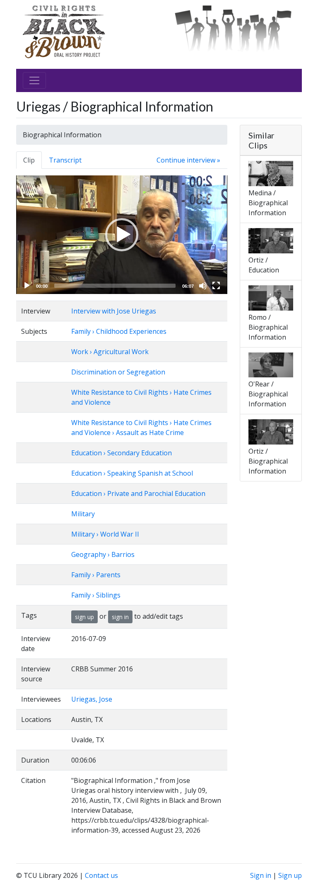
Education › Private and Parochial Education (138, 493)
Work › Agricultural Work (110, 351)
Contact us (101, 875)
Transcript (65, 160)
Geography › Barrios (103, 554)
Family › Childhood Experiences (118, 331)
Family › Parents (95, 574)
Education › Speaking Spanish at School (132, 473)
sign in (120, 617)
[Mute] (203, 286)
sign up (84, 617)
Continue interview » (188, 160)
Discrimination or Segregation (118, 372)
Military (83, 513)
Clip (29, 160)
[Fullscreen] (216, 286)
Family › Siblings (95, 595)
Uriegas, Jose (91, 699)
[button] (121, 234)
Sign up (290, 875)
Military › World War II (105, 534)
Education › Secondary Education (121, 452)
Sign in (260, 875)
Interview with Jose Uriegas (113, 311)
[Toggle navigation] (34, 80)
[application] (121, 234)
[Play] (27, 286)
